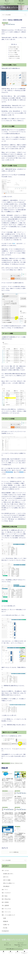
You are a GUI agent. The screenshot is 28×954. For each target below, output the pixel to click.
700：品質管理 (5, 905)
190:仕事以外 (6, 886)
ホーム (7, 943)
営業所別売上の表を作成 (14, 56)
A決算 (4, 918)
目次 (12, 44)
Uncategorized (5, 931)
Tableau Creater (19, 763)
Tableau (13, 763)
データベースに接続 (13, 48)
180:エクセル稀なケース (9, 883)
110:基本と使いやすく (8, 873)
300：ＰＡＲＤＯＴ (6, 763)
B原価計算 (5, 921)
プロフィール (8, 944)
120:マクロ (5, 876)
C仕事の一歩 (6, 924)
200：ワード (5, 889)
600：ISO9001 (5, 902)
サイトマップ (20, 943)
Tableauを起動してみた (14, 46)
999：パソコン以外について (8, 915)
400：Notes (4, 896)
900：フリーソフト (6, 911)
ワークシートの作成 (13, 54)
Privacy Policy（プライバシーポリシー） (20, 945)
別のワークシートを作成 (14, 58)
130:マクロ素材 (6, 880)
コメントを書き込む (14, 852)
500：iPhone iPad (6, 899)
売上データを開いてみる (14, 50)
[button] (25, 15)
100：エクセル (5, 870)
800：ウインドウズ (6, 908)
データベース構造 (13, 52)
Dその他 (5, 927)
